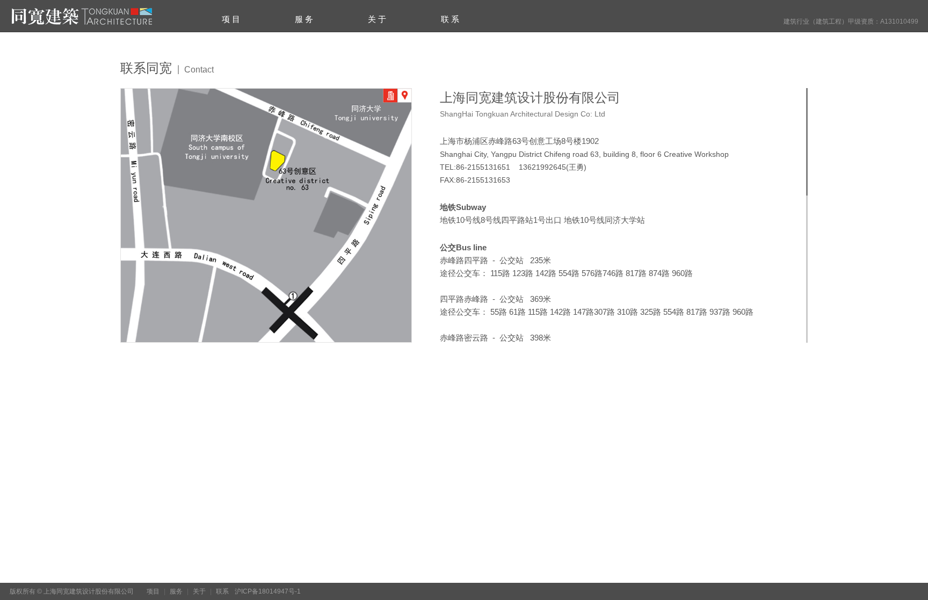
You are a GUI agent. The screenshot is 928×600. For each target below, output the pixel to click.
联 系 (450, 19)
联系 (222, 591)
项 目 (231, 19)
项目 (153, 591)
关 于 (377, 19)
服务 (176, 591)
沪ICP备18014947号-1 (268, 591)
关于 (199, 591)
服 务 (304, 19)
